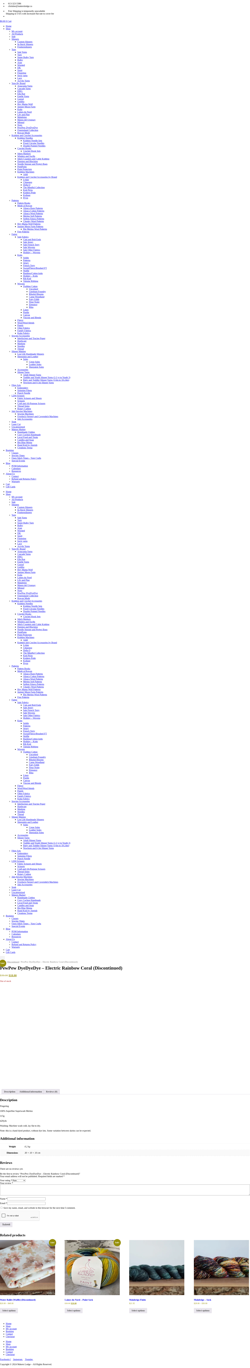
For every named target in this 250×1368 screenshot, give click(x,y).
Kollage (26, 195)
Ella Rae (21, 94)
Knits (19, 255)
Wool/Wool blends (25, 323)
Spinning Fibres (24, 390)
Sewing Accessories (21, 336)
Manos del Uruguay (26, 120)
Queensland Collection (27, 130)
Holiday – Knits (30, 276)
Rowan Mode (23, 133)
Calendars (16, 468)
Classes (15, 453)
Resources (16, 471)
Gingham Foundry (37, 291)
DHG (20, 91)
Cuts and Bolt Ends (32, 239)
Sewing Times (18, 455)
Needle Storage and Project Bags (32, 164)
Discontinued (13, 962)
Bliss (31, 307)
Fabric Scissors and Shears (29, 398)
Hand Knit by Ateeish (27, 445)
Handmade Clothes (26, 432)
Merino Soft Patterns (32, 216)
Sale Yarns (22, 52)
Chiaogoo (27, 182)
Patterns (15, 200)
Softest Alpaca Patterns (33, 218)
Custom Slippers (24, 41)
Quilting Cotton (30, 286)
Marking (21, 343)
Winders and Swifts (26, 156)
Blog (8, 463)
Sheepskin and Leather (27, 356)
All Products (17, 34)
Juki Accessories (24, 419)
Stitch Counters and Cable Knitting (33, 159)
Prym (25, 198)
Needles (21, 346)
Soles (25, 359)
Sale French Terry (31, 244)
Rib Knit (27, 278)
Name (3, 1199)
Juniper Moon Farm (26, 107)
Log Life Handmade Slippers (30, 354)
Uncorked (33, 289)
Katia (19, 109)
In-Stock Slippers (25, 44)
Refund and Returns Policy (24, 479)
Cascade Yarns (24, 88)
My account (17, 31)
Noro (19, 125)
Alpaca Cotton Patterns (33, 211)
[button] (2, 958)
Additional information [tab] (30, 1091)
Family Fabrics (24, 330)
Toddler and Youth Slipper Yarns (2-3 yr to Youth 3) (46, 377)
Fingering (21, 73)
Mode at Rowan (24, 205)
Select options (9, 1310)
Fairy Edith (34, 299)
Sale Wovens (29, 247)
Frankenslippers (24, 47)
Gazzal (20, 99)
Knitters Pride (29, 192)
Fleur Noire (34, 302)
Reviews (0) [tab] (51, 1091)
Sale (13, 36)
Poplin (26, 312)
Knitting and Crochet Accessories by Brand (37, 177)
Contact (15, 476)
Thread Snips (23, 406)
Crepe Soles (34, 362)
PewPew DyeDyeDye (27, 127)
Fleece (20, 320)
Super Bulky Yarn (25, 57)
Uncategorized (18, 427)
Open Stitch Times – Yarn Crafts (26, 458)
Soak (14, 421)
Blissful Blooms (36, 294)
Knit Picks (28, 190)
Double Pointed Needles (34, 146)
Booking (10, 450)
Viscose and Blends (32, 317)
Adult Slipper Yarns (32, 375)
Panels (20, 325)
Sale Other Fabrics (31, 250)
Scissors (21, 401)
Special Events (18, 460)
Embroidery (22, 388)
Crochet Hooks (24, 148)
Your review (6, 1183)
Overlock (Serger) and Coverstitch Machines (37, 416)
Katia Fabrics (23, 333)
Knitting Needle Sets (32, 140)
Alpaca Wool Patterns (33, 213)
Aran (19, 62)
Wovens (21, 284)
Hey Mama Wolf (25, 104)
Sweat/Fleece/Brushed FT (35, 268)
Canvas (26, 315)
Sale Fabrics (23, 237)
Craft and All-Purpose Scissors (31, 403)
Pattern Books (23, 203)
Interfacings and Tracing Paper (31, 338)
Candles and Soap (25, 440)
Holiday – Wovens (31, 252)
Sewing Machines (25, 414)
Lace (19, 78)
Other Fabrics (23, 328)
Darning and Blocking (27, 161)
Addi (25, 174)
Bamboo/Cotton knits (33, 273)
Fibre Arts (16, 385)
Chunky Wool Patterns (33, 221)
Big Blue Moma (24, 442)
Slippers (15, 39)
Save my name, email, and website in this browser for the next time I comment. (39, 1208)
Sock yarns (22, 75)
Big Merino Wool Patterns (35, 229)
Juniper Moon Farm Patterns (30, 226)
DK (19, 68)
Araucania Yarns (24, 86)
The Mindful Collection (34, 187)
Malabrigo (22, 117)
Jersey (26, 263)
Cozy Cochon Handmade (29, 434)
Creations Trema (24, 447)
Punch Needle (23, 393)
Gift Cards (10, 486)
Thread (20, 349)
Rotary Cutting (24, 408)
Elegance (33, 304)
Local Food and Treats (27, 437)
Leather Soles (35, 364)
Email (3, 1203)
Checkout (10, 1336)
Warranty (16, 481)
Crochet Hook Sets (32, 151)
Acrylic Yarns (23, 81)
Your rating (6, 1180)
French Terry (29, 265)
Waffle (26, 270)
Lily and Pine (23, 114)
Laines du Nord (24, 112)
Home (8, 26)
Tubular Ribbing (30, 281)
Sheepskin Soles (36, 367)
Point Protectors (24, 169)
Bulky (20, 60)
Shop (8, 28)
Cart (8, 484)
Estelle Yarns (23, 96)
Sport (19, 70)
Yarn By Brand (18, 83)
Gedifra (20, 101)
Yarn (14, 49)
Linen (26, 310)
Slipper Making (19, 351)
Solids (26, 257)
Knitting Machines (25, 172)
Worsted (21, 65)
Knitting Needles (25, 138)
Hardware (21, 341)
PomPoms (22, 166)
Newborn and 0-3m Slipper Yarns (38, 382)
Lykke (26, 179)
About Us (10, 473)
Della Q (26, 185)
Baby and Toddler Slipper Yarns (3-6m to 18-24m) (46, 380)
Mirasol (20, 122)
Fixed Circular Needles (33, 143)
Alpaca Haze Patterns (33, 208)
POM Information (20, 466)
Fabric (14, 234)
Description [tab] (9, 1091)
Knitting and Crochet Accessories (27, 135)
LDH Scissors (18, 395)
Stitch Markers (24, 153)
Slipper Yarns (23, 372)
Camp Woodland (36, 297)
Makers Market (18, 429)
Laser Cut (16, 424)
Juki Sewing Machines (22, 411)
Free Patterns (23, 231)
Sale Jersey (28, 242)
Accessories (22, 369)
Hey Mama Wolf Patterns (29, 224)
